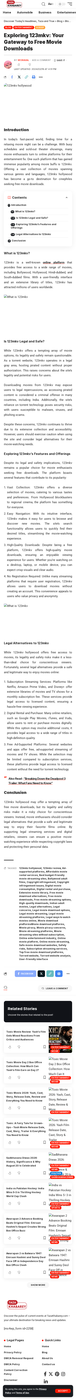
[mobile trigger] (68, 4)
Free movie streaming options (52, 899)
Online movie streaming (54, 941)
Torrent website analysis (55, 955)
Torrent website (29, 955)
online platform (53, 262)
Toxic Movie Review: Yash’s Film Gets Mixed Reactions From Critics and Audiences (26, 1035)
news (54, 1169)
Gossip (40, 27)
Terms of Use (22, 1393)
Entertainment (24, 27)
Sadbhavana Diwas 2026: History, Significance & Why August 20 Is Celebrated (23, 1161)
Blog (8, 27)
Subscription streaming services (47, 948)
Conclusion (19, 240)
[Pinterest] (57, 1374)
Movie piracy (27, 927)
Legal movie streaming (33, 913)
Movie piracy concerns (51, 927)
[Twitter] (51, 1374)
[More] (40, 77)
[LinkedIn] (46, 1381)
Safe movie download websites (38, 945)
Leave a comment (57, 988)
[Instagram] (63, 1374)
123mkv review (52, 868)
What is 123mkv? (25, 211)
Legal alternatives (40, 906)
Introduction (18, 205)
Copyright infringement (41, 882)
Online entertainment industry (37, 938)
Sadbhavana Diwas (62, 1177)
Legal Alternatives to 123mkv (33, 234)
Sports (55, 1207)
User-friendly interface (33, 959)
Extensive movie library (33, 892)
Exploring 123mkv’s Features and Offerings (33, 226)
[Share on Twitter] (19, 77)
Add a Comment (41, 60)
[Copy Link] (26, 77)
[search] (43, 4)
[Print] (33, 77)
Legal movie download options (51, 910)
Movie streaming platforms (36, 931)
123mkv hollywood (30, 868)
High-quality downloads (33, 903)
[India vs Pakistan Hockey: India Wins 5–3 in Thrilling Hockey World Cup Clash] (60, 1196)
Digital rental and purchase (53, 889)
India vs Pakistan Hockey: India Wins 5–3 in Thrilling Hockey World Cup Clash (25, 1192)
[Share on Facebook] (12, 77)
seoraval (23, 60)
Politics (56, 1173)
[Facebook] (45, 1374)
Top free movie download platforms (41, 952)
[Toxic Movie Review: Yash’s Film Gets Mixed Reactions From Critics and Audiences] (60, 1039)
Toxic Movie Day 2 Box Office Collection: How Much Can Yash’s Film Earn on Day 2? (24, 1066)
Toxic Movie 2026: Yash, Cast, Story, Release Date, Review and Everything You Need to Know (26, 1096)
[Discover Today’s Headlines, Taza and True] (15, 4)
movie (54, 1051)
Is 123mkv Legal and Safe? (32, 217)
